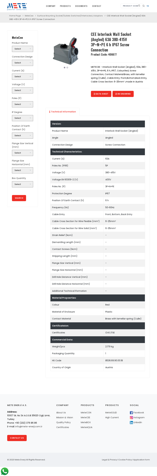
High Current (112, 417)
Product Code (130, 6)
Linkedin (137, 422)
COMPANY (50, 6)
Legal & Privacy (109, 459)
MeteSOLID (111, 412)
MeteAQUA (86, 427)
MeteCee (29, 15)
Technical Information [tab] (63, 111)
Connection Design (22, 56)
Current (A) (18, 70)
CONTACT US (17, 438)
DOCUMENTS (81, 6)
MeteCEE (85, 417)
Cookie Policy (125, 459)
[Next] (83, 50)
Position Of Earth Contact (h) (21, 127)
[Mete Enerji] (66, 50)
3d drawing (124, 94)
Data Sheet (101, 94)
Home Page (15, 15)
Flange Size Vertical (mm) (22, 145)
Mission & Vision (64, 417)
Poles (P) (16, 98)
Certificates (62, 427)
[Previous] (49, 50)
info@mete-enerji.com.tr (28, 426)
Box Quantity (19, 178)
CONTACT (96, 6)
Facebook (138, 412)
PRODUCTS (65, 6)
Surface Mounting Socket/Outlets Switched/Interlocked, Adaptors (70, 15)
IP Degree (17, 112)
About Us (61, 412)
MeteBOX (86, 422)
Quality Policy (63, 422)
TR (148, 6)
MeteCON (86, 412)
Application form (141, 459)
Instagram (139, 417)
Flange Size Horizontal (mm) (21, 162)
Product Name (20, 42)
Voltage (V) (18, 84)
